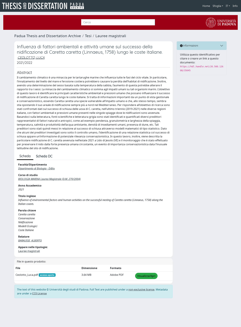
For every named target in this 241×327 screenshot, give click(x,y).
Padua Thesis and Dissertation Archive (47, 35)
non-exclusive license (141, 289)
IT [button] (227, 6)
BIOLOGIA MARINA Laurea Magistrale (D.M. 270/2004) (49, 179)
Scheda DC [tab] (44, 156)
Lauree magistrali (110, 35)
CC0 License (39, 293)
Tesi (88, 35)
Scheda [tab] (25, 156)
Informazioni (190, 45)
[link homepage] (44, 6)
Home (206, 6)
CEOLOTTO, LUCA (31, 57)
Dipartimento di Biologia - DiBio (36, 168)
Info (235, 6)
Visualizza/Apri (146, 276)
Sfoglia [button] (217, 6)
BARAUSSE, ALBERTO (30, 240)
